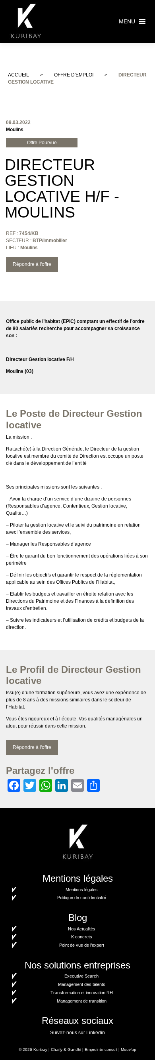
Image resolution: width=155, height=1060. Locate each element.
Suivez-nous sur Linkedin (77, 1032)
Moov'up (128, 1049)
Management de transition (82, 1001)
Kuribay (40, 1049)
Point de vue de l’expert (81, 945)
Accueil (18, 75)
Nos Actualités (81, 928)
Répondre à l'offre (32, 264)
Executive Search (81, 976)
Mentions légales (82, 889)
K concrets (81, 936)
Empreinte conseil (101, 1049)
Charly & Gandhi (66, 1049)
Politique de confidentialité (81, 897)
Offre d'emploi (73, 75)
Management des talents (81, 984)
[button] (127, 21)
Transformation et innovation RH (81, 992)
